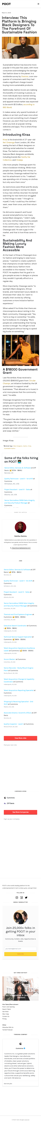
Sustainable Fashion (9, 448)
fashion (25, 446)
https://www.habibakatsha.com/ (21, 548)
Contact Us (5, 1016)
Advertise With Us (7, 1027)
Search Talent (6, 1009)
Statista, (25, 76)
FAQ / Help (5, 1014)
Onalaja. (19, 160)
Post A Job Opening (8, 1007)
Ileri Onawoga (9, 142)
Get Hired (5, 1011)
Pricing (4, 1019)
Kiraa (5, 139)
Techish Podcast (7, 1030)
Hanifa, (24, 157)
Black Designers (17, 446)
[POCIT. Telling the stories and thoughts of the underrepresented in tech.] (6, 4)
